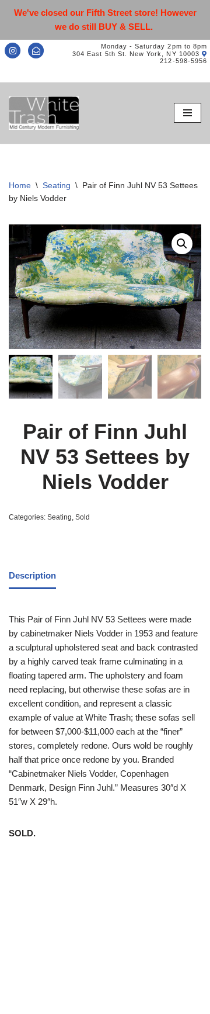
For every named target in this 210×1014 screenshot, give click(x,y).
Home (20, 185)
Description (32, 575)
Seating (57, 185)
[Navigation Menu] (187, 113)
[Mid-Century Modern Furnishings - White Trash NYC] (44, 113)
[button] (182, 243)
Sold (82, 517)
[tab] (32, 577)
